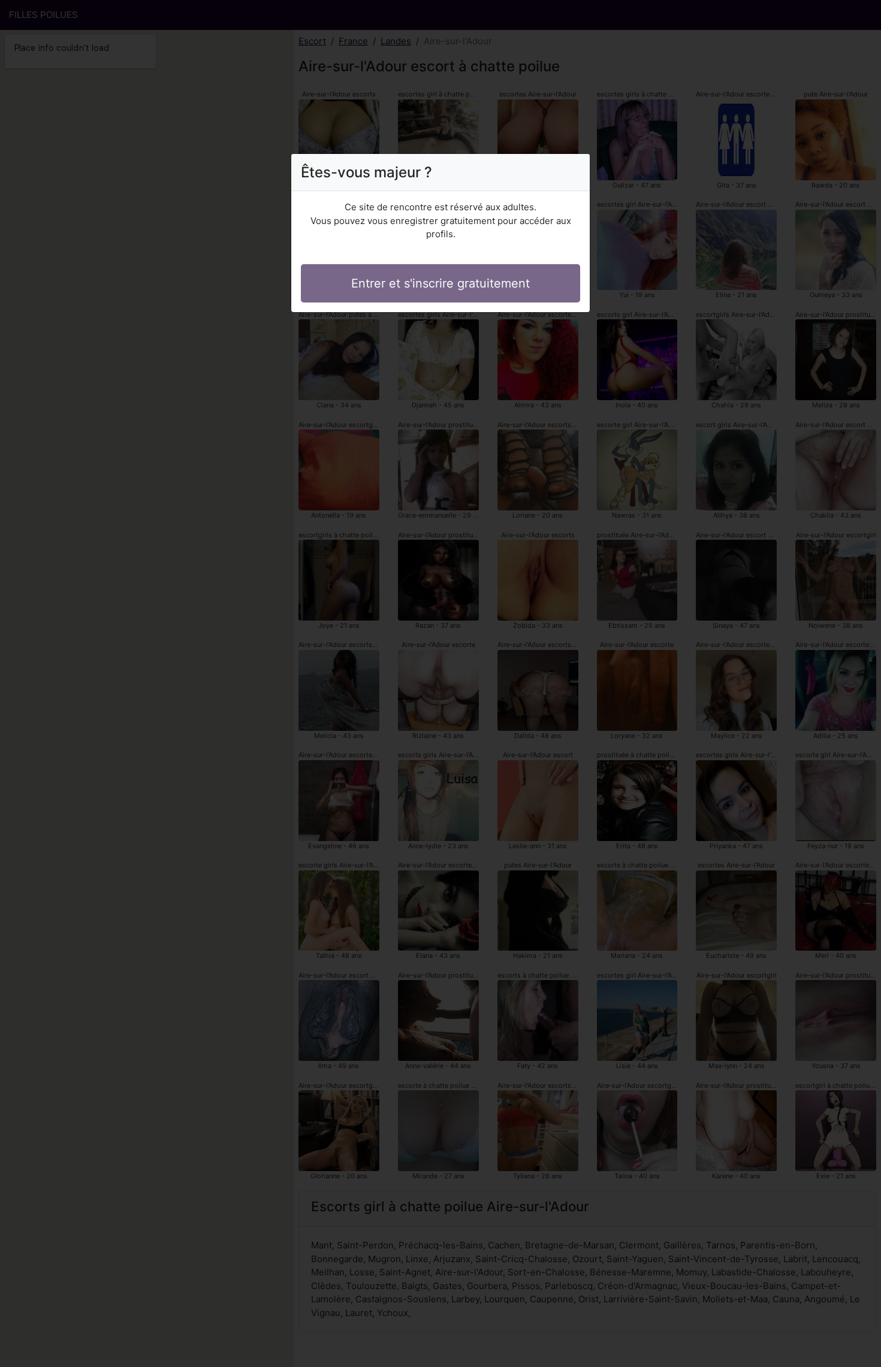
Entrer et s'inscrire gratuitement (440, 283)
